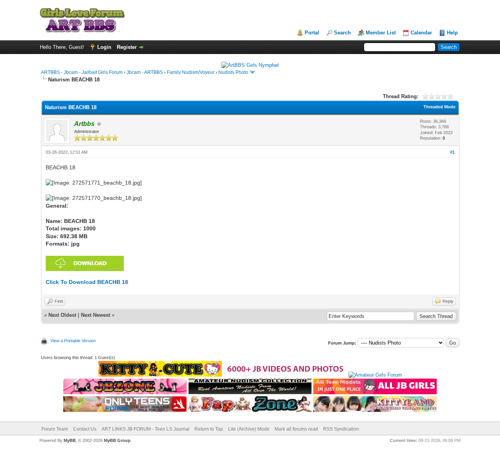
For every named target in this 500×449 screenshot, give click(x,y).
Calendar (421, 33)
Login (104, 47)
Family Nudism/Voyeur (190, 72)
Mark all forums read (296, 429)
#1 (452, 152)
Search (342, 33)
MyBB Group (117, 440)
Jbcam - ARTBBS (145, 72)
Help (452, 33)
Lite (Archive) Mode (249, 429)
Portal (312, 33)
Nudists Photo (233, 72)
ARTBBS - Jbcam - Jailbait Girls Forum (82, 72)
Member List (381, 33)
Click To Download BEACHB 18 (87, 282)
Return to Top (209, 429)
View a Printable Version (73, 340)
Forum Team (54, 429)
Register (127, 47)
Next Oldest (62, 315)
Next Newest (95, 315)
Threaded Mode (439, 106)
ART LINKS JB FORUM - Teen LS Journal (145, 429)
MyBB (70, 440)
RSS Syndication (341, 429)
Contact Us (84, 429)
